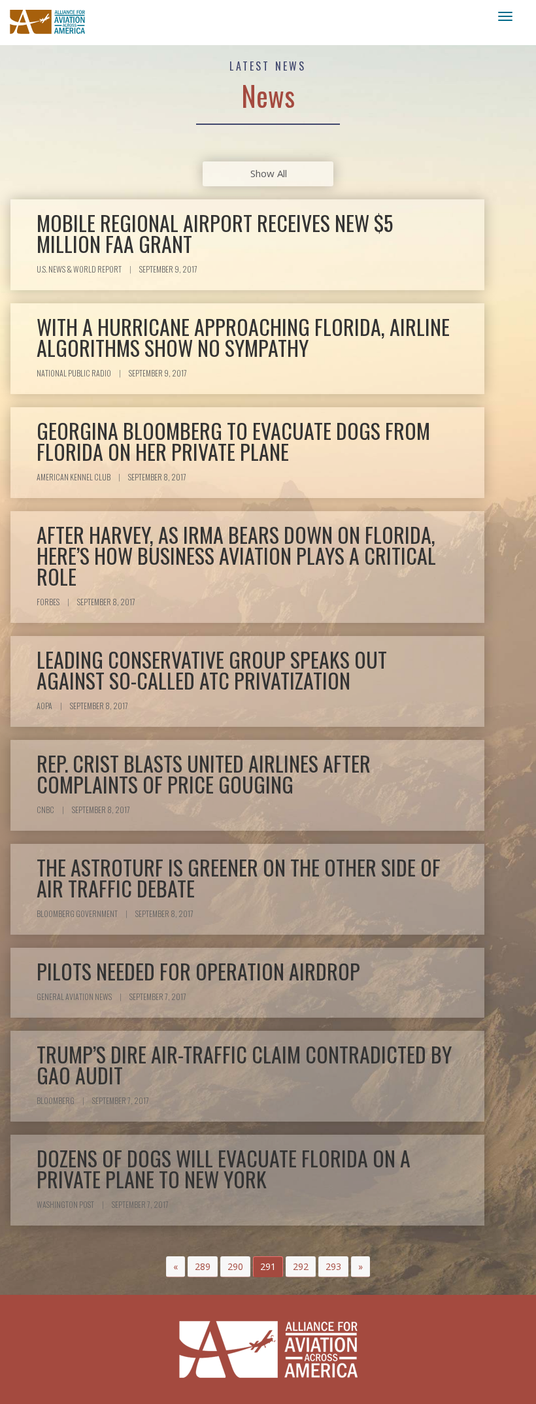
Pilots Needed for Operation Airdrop (198, 971)
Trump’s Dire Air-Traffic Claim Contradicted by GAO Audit (244, 1064)
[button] (175, 1266)
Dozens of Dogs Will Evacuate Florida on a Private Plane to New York (223, 1168)
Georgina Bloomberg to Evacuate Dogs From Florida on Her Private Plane (233, 441)
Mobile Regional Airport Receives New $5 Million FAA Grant (215, 233)
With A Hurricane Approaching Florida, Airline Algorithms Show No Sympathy (243, 337)
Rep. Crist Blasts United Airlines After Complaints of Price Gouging (204, 773)
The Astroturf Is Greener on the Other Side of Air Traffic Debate (239, 877)
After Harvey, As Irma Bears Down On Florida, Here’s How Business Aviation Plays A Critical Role (236, 555)
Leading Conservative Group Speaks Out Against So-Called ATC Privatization (212, 669)
